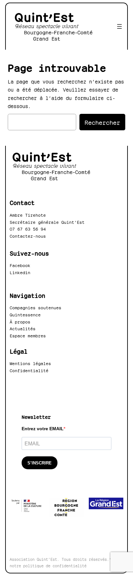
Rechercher (102, 122)
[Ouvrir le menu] (119, 26)
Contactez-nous (28, 235)
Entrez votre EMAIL (43, 428)
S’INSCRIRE (39, 463)
